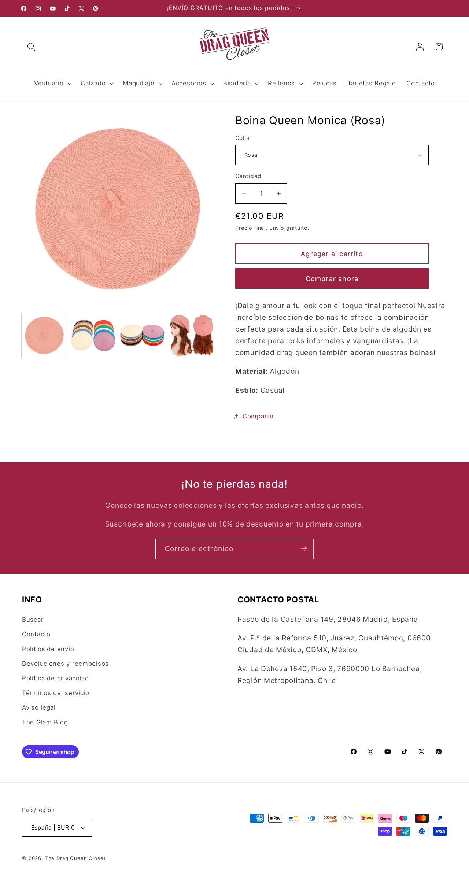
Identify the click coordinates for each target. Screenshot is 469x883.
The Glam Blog (45, 722)
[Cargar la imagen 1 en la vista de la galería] (44, 335)
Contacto (36, 634)
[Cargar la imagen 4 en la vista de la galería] (191, 335)
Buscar (32, 619)
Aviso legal (39, 707)
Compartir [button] (258, 416)
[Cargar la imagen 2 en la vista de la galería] (93, 335)
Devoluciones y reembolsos (65, 663)
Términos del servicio (55, 693)
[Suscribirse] (303, 549)
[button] (31, 46)
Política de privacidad (55, 678)
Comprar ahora (332, 278)
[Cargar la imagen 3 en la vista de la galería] (142, 335)
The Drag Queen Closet (75, 858)
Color (242, 137)
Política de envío (48, 649)
